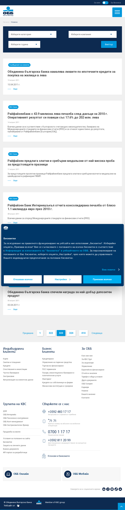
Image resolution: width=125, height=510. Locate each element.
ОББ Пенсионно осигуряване (15, 418)
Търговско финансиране (53, 366)
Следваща (97, 333)
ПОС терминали (49, 369)
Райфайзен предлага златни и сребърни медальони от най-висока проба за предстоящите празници (61, 162)
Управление (87, 366)
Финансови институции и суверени (57, 386)
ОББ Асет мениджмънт (13, 422)
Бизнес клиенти (48, 350)
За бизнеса (116, 3)
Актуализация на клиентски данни (18, 380)
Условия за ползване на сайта (16, 438)
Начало (6, 22)
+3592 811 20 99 (59, 440)
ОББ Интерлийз (9, 415)
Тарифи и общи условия (92, 377)
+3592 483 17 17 (59, 412)
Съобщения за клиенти (19, 65)
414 (83, 333)
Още (15, 89)
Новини (85, 391)
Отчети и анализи (89, 373)
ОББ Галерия (87, 384)
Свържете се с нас (55, 404)
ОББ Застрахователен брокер (16, 425)
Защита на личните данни (14, 445)
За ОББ (87, 348)
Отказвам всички (22, 279)
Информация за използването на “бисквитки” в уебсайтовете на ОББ (46, 250)
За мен (97, 3)
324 (71, 333)
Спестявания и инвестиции (15, 369)
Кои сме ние (87, 356)
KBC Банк (13, 107)
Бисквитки (7, 442)
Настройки (61, 279)
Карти (5, 359)
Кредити (6, 366)
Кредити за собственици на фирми (57, 382)
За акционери (88, 363)
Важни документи (11, 449)
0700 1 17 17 (59, 432)
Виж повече (108, 269)
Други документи (89, 380)
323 (61, 333)
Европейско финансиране (93, 370)
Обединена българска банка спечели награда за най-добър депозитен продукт (60, 294)
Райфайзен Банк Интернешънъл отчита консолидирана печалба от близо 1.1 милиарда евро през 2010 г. (62, 207)
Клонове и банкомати (59, 456)
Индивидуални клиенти (13, 350)
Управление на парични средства (57, 362)
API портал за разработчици (15, 452)
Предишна (28, 333)
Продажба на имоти (11, 432)
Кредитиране (48, 359)
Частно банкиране (11, 373)
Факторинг (46, 379)
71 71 (52, 421)
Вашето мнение (88, 394)
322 (51, 333)
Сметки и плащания (11, 362)
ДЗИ (5, 411)
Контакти (85, 398)
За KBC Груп (87, 359)
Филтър (109, 44)
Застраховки (8, 376)
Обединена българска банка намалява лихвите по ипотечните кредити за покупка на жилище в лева (61, 73)
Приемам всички (102, 279)
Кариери (85, 387)
